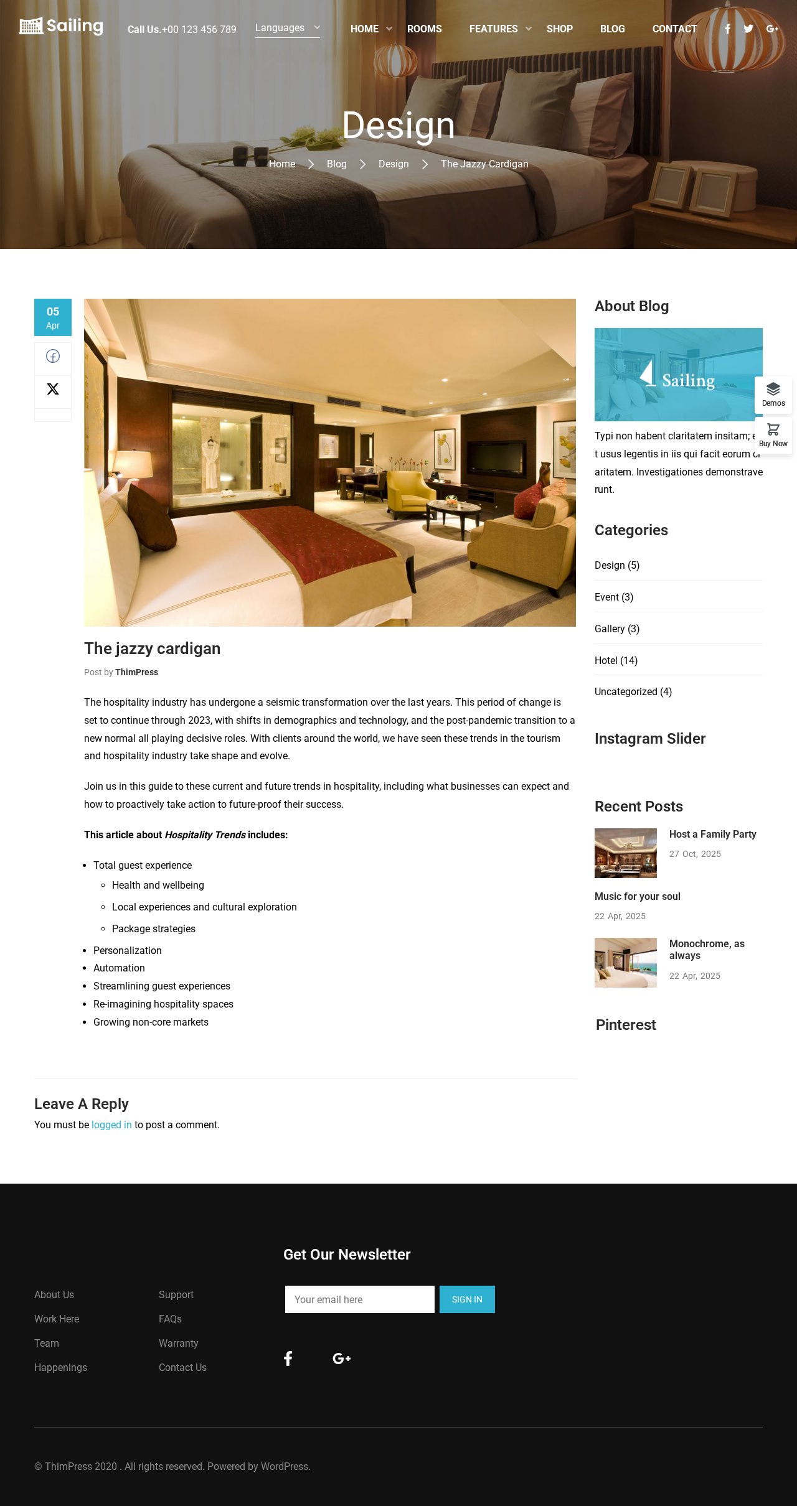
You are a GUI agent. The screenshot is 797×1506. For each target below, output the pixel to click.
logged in (112, 1125)
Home (282, 164)
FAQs (170, 1319)
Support (176, 1295)
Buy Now (773, 443)
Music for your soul (638, 896)
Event (607, 597)
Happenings (60, 1367)
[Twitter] (53, 392)
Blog (337, 164)
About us (54, 1295)
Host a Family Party (713, 834)
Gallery (610, 629)
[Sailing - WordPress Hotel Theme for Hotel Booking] (61, 29)
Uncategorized (626, 692)
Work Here (56, 1319)
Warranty (179, 1343)
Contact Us (183, 1367)
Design (394, 164)
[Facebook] (53, 359)
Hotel (606, 660)
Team (46, 1343)
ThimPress (136, 672)
